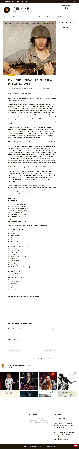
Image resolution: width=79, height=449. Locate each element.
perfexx (55, 434)
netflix (61, 427)
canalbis (62, 439)
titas (72, 425)
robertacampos (69, 437)
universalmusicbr (57, 423)
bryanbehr (66, 439)
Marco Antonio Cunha (32, 88)
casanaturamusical (60, 437)
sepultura (72, 421)
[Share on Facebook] (16, 329)
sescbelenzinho (64, 418)
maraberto (56, 418)
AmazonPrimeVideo (60, 432)
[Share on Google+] (21, 329)
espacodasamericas (65, 421)
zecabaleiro (57, 421)
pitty (70, 427)
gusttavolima (72, 432)
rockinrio (57, 439)
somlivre (61, 425)
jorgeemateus (56, 425)
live (69, 432)
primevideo (65, 430)
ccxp (69, 430)
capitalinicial (66, 427)
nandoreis (68, 434)
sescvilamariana (70, 423)
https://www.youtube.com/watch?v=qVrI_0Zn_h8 (42, 142)
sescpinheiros (64, 423)
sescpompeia (58, 430)
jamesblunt (17, 339)
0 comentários (46, 88)
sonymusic (61, 434)
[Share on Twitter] (18, 329)
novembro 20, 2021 (15, 88)
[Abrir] (9, 381)
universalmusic (67, 425)
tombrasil (56, 427)
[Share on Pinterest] (23, 329)
